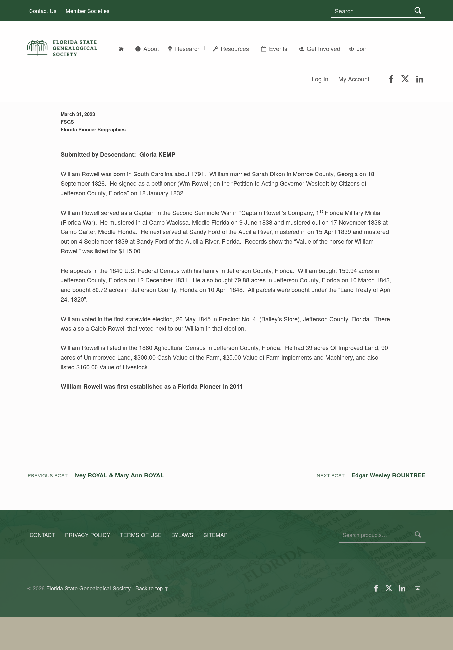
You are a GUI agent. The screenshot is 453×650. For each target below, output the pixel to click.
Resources (235, 48)
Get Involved (323, 48)
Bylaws (182, 535)
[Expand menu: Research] (204, 48)
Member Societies (87, 11)
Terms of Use (141, 535)
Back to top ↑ (151, 588)
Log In (320, 79)
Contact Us (42, 11)
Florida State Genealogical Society (88, 588)
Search (418, 535)
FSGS (67, 121)
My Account (353, 79)
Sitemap (215, 535)
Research (188, 48)
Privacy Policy (87, 535)
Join (362, 48)
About (151, 48)
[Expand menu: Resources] (253, 48)
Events (278, 48)
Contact (42, 535)
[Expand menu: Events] (290, 48)
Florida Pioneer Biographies (93, 129)
